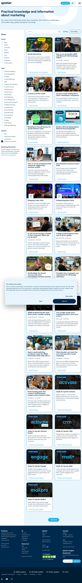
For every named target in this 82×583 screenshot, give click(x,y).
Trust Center (45, 550)
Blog (23, 546)
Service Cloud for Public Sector (8, 536)
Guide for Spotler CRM (68, 431)
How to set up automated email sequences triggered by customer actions (39, 164)
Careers (44, 545)
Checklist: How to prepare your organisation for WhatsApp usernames (68, 274)
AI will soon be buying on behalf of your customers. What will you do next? (39, 235)
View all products (5, 540)
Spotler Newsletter (39, 55)
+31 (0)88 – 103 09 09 (67, 535)
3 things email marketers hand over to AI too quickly (68, 235)
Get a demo (4, 545)
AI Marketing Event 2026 (68, 199)
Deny (40, 301)
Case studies (25, 547)
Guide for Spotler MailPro (39, 497)
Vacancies (45, 547)
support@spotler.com (68, 536)
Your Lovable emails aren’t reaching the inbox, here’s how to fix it (68, 314)
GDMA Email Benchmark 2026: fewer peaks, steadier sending (39, 314)
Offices (43, 535)
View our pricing (5, 543)
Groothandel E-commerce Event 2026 (68, 164)
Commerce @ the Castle (39, 92)
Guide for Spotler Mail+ (68, 464)
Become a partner (46, 541)
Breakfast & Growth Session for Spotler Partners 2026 (39, 127)
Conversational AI (26, 535)
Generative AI (25, 536)
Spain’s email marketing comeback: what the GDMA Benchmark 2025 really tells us (39, 353)
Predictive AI (25, 538)
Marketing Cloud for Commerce (8, 535)
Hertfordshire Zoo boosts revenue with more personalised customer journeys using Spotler (39, 274)
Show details (69, 296)
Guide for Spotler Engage (39, 464)
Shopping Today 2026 (39, 199)
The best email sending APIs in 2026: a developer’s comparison (68, 92)
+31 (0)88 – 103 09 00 (67, 541)
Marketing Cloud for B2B (7, 533)
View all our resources (27, 556)
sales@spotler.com (67, 543)
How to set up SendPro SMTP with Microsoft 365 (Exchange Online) (68, 55)
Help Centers (25, 553)
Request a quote (5, 547)
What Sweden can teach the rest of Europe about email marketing (68, 353)
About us (44, 533)
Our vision (24, 533)
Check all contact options (69, 547)
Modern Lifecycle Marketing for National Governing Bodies (68, 127)
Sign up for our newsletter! (8, 155)
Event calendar (25, 551)
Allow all (64, 301)
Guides (23, 549)
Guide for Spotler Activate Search (39, 431)
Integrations (4, 538)
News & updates (46, 536)
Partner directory (46, 540)
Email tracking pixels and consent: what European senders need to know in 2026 (39, 393)
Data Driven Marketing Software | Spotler (6, 3)
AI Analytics (24, 540)
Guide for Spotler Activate (68, 393)
